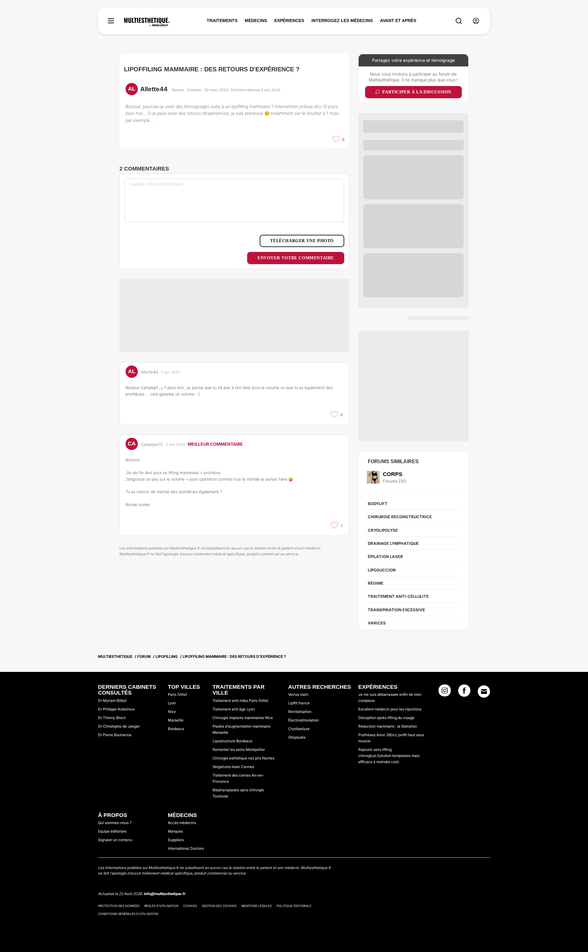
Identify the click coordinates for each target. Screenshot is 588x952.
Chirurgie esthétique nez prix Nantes (243, 758)
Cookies (190, 906)
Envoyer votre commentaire (296, 258)
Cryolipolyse (383, 530)
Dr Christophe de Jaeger (119, 726)
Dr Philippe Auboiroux (116, 709)
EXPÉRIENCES (289, 20)
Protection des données (118, 906)
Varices (377, 622)
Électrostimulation (303, 720)
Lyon (172, 703)
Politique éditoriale (294, 906)
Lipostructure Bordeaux (232, 741)
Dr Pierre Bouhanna (114, 735)
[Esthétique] (147, 22)
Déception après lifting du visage (386, 717)
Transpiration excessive (396, 609)
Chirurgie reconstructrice (400, 516)
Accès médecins (182, 822)
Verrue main (298, 694)
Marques (175, 831)
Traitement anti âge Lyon (234, 709)
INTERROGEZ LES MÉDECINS (342, 20)
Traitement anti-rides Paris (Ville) (240, 700)
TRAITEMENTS (222, 20)
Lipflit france (299, 703)
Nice (172, 711)
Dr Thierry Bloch (112, 717)
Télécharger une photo (302, 240)
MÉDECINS (256, 20)
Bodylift (377, 503)
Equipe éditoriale (112, 831)
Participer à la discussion (416, 92)
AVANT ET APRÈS (398, 20)
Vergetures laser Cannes (233, 766)
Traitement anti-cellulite (398, 596)
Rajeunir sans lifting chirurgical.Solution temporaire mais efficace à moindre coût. (389, 755)
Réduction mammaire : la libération (387, 726)
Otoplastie (297, 737)
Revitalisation (299, 711)
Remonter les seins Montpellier (239, 749)
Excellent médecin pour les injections (389, 709)
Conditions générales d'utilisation (128, 914)
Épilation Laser (385, 556)
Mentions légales (256, 906)
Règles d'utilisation (161, 906)
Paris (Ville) (177, 694)
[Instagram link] (445, 692)
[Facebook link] (464, 692)
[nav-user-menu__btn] (475, 20)
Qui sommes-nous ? (114, 822)
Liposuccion (382, 570)
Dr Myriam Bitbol (112, 700)
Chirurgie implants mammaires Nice (243, 717)
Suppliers (176, 840)
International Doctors (186, 848)
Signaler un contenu (115, 840)
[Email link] (484, 691)
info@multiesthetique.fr (164, 893)
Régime (375, 583)
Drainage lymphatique (393, 543)
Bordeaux (176, 728)
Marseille (175, 720)
